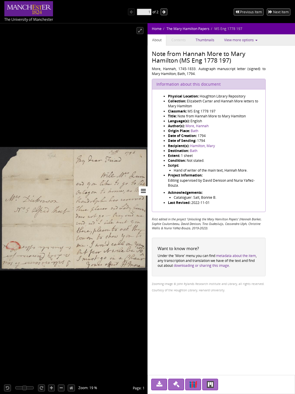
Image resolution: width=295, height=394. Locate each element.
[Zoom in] (51, 387)
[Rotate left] (7, 387)
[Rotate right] (41, 387)
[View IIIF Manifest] (193, 384)
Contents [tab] (178, 39)
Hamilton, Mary (202, 145)
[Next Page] (163, 11)
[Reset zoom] (71, 387)
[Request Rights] (176, 384)
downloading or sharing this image (201, 265)
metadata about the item (236, 255)
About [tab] (157, 39)
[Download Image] (159, 384)
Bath (194, 130)
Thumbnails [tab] (205, 39)
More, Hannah (197, 125)
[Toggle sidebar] (143, 191)
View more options (239, 39)
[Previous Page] (131, 11)
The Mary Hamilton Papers (188, 28)
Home (157, 28)
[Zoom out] (61, 387)
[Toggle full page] (140, 30)
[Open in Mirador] (210, 384)
